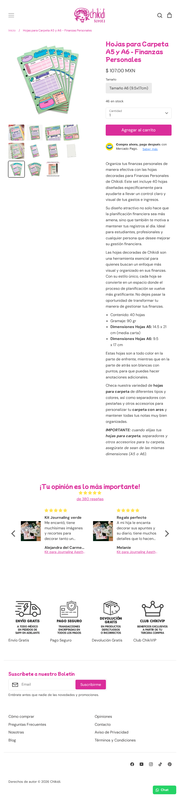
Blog (12, 740)
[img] (90, 493)
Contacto (103, 724)
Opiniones (103, 716)
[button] (14, 533)
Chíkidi (55, 781)
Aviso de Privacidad (111, 732)
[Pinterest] (169, 764)
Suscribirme (90, 684)
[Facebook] (132, 764)
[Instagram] (151, 764)
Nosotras (16, 732)
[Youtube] (141, 764)
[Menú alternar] (11, 15)
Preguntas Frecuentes (27, 724)
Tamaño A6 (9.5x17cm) (128, 88)
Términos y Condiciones (115, 740)
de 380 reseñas (90, 498)
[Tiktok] (160, 764)
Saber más (150, 149)
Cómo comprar (21, 716)
